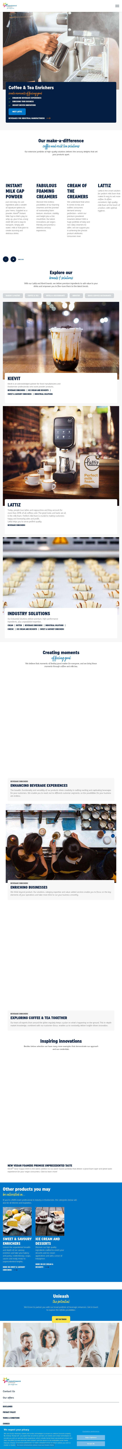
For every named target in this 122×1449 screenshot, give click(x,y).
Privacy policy (9, 1412)
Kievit (14, 378)
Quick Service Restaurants (99, 295)
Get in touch (61, 1319)
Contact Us (9, 1391)
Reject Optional (91, 1437)
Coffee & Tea (33, 295)
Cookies (6, 1424)
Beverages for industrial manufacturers (27, 118)
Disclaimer (7, 1406)
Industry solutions (29, 613)
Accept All (90, 1444)
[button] (13, 259)
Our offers (8, 1397)
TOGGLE (117, 6)
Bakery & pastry (13, 295)
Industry (76, 295)
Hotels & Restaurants (55, 295)
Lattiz (14, 505)
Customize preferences (91, 1431)
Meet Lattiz (17, 112)
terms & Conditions (11, 1418)
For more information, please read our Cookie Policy (35, 1445)
